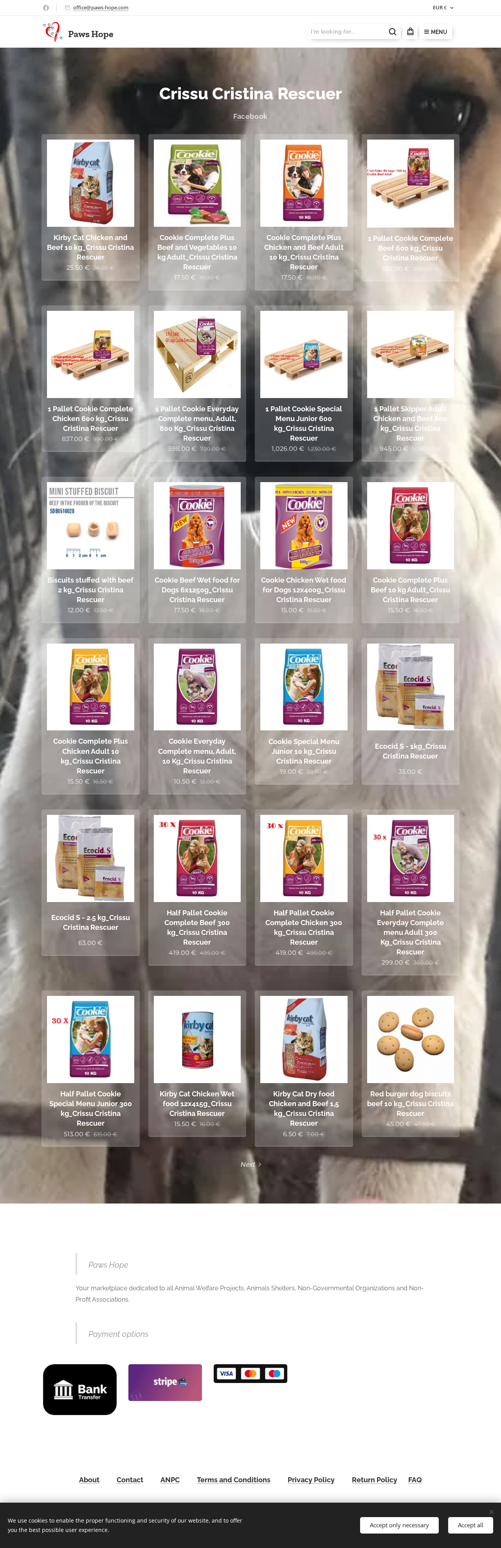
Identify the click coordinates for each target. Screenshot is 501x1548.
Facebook (250, 116)
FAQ (415, 1480)
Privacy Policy (311, 1480)
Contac (129, 1480)
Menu (439, 32)
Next (248, 1164)
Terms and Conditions (233, 1480)
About (89, 1480)
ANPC (170, 1480)
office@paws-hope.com (100, 7)
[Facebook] (46, 7)
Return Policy (374, 1480)
